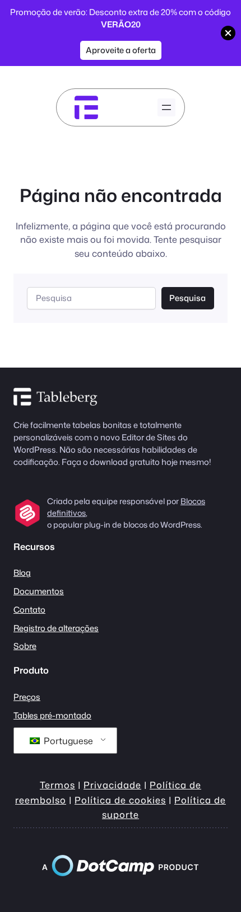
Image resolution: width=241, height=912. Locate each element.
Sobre (24, 646)
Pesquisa (187, 298)
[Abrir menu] (166, 107)
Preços (26, 697)
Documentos (38, 591)
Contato (29, 609)
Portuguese (67, 741)
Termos (57, 784)
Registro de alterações (56, 628)
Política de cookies (120, 799)
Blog (22, 573)
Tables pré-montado (52, 715)
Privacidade (112, 784)
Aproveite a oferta (121, 50)
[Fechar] (228, 33)
